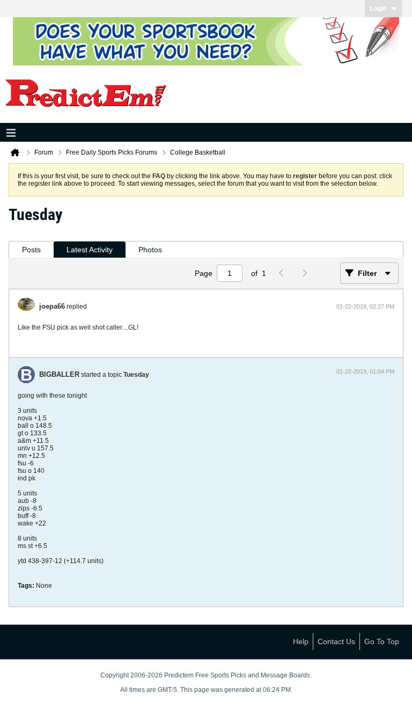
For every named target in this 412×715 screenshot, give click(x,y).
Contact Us (336, 641)
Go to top (381, 641)
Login (378, 8)
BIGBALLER (59, 374)
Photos (150, 249)
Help (300, 641)
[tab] (31, 250)
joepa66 (52, 306)
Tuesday (136, 374)
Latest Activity (90, 249)
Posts (31, 249)
